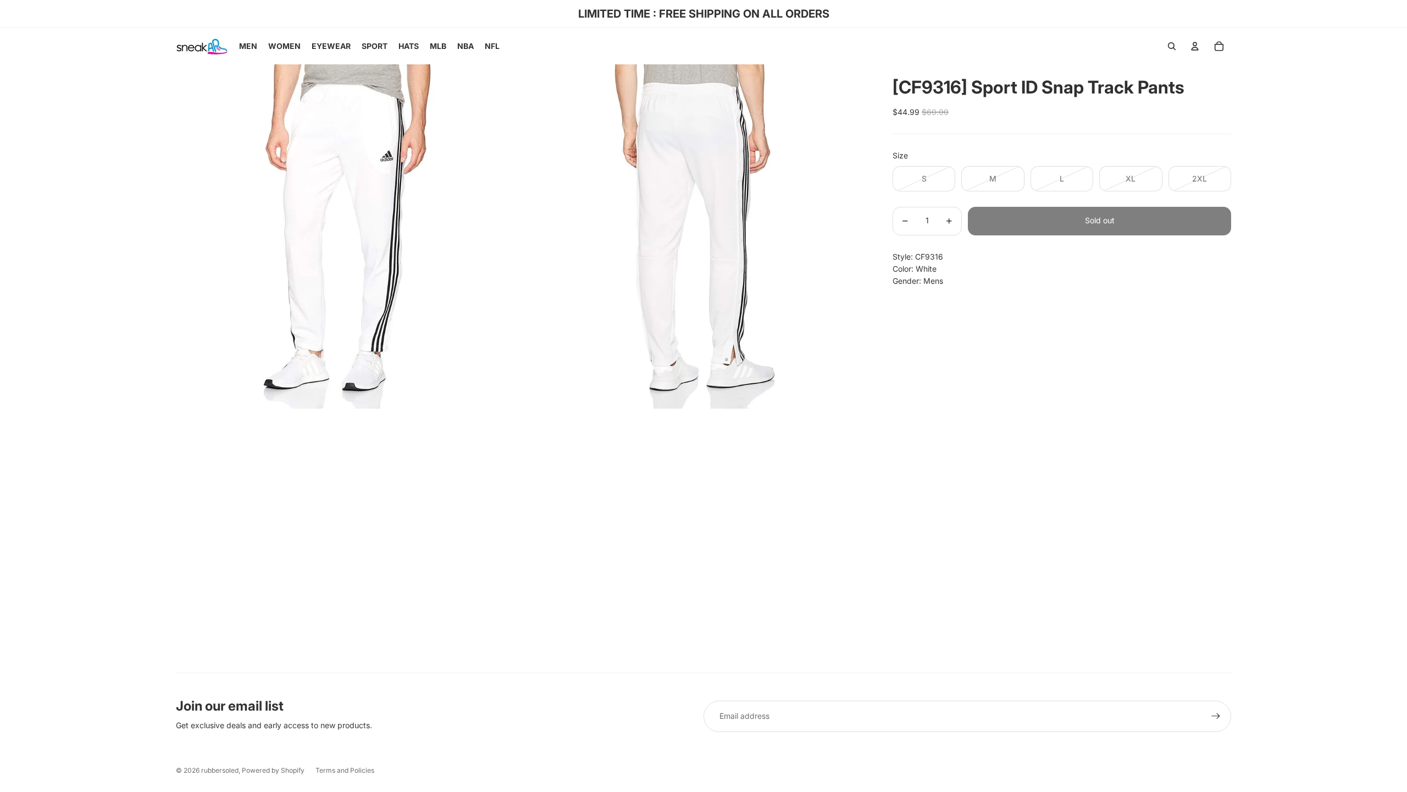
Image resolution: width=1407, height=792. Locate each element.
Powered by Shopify (273, 770)
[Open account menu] (1195, 46)
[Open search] (1172, 46)
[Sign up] (1215, 716)
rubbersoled (220, 770)
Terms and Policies (344, 770)
